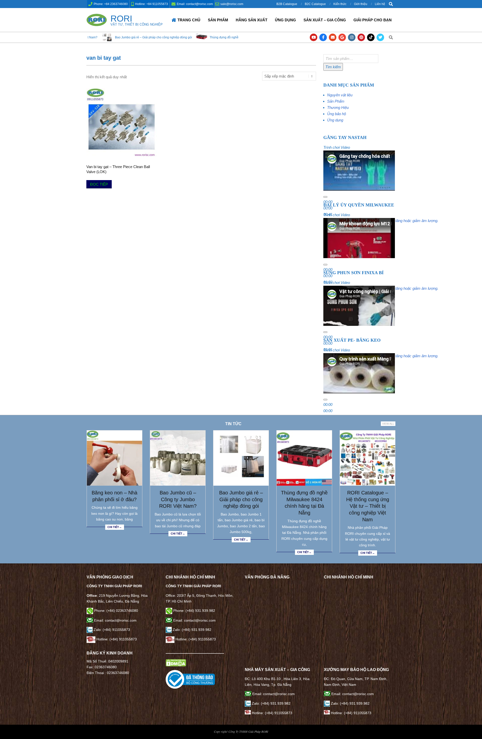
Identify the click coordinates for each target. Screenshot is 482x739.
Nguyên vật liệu (339, 95)
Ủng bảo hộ (336, 114)
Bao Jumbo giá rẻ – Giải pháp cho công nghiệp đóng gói (108, 37)
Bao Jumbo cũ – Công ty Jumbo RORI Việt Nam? (178, 499)
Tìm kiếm (333, 67)
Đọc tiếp (99, 184)
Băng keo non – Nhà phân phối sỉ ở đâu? (114, 496)
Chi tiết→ (114, 527)
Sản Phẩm (335, 101)
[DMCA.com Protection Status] (176, 662)
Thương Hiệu (338, 107)
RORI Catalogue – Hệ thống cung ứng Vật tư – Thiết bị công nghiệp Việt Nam (367, 506)
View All (388, 423)
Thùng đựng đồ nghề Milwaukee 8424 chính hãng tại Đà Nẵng (207, 37)
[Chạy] (325, 197)
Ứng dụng (335, 120)
